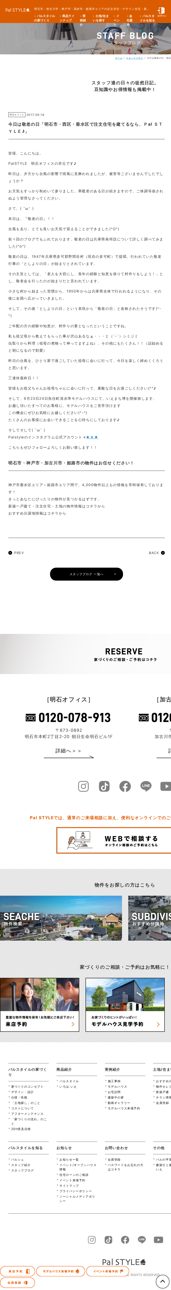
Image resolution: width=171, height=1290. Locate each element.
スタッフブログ (134, 58)
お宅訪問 (114, 1092)
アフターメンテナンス (27, 1113)
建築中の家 (116, 1097)
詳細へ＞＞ (68, 751)
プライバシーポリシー (75, 1191)
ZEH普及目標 (21, 1129)
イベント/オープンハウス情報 (78, 1167)
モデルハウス (117, 1086)
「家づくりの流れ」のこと (29, 1121)
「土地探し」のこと (25, 1103)
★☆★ (92, 437)
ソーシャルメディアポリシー (77, 1199)
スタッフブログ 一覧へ (87, 574)
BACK (154, 553)
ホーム (118, 58)
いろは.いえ (68, 1086)
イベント (117, 18)
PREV (19, 553)
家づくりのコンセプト (27, 1086)
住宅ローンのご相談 (74, 1174)
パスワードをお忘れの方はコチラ (126, 1167)
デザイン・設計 (22, 1092)
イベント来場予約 (72, 1180)
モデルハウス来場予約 (124, 1108)
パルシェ (17, 1159)
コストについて (22, 1108)
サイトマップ (69, 1185)
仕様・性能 (19, 1097)
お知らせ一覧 (69, 1159)
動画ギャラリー (119, 1103)
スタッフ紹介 (21, 1165)
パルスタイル (69, 1081)
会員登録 (114, 1159)
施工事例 (114, 1081)
